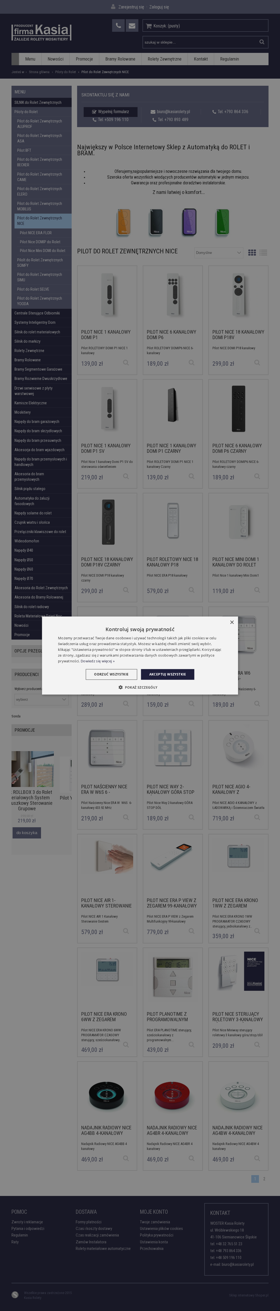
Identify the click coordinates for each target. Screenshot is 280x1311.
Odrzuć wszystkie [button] (111, 674)
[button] (139, 687)
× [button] (232, 622)
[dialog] (140, 656)
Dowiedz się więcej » (98, 660)
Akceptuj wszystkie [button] (167, 674)
